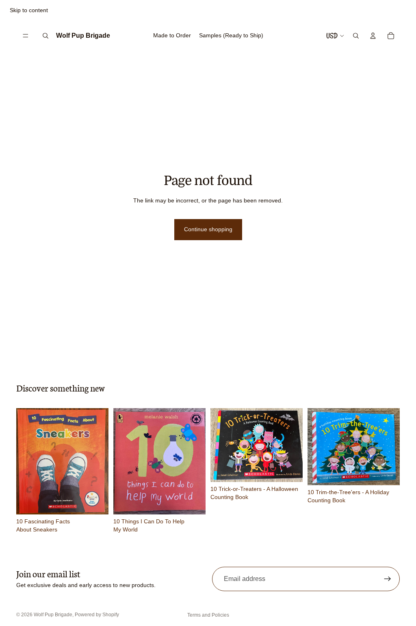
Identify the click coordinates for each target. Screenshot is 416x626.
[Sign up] (387, 578)
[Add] (96, 502)
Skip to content (29, 10)
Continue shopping (208, 229)
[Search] (45, 36)
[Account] (373, 36)
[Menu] (25, 35)
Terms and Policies (208, 615)
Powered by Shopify (97, 614)
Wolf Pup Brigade (53, 614)
